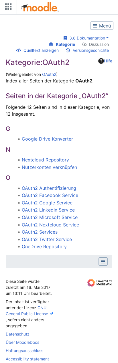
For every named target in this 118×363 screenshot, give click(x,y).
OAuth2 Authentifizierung (49, 188)
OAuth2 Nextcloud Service (50, 225)
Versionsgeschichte (91, 50)
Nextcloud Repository (45, 160)
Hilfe (108, 60)
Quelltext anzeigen (41, 50)
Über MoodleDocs (22, 342)
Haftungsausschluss (24, 350)
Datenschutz (18, 334)
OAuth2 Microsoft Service (50, 217)
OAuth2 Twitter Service (47, 239)
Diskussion (99, 44)
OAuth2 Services (40, 232)
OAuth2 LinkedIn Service (48, 210)
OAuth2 (49, 74)
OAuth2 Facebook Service (50, 195)
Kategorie (65, 44)
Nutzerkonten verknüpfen (49, 167)
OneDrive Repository (44, 246)
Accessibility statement (27, 358)
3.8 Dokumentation (86, 37)
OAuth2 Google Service (47, 203)
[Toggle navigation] (7, 7)
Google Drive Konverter (47, 139)
